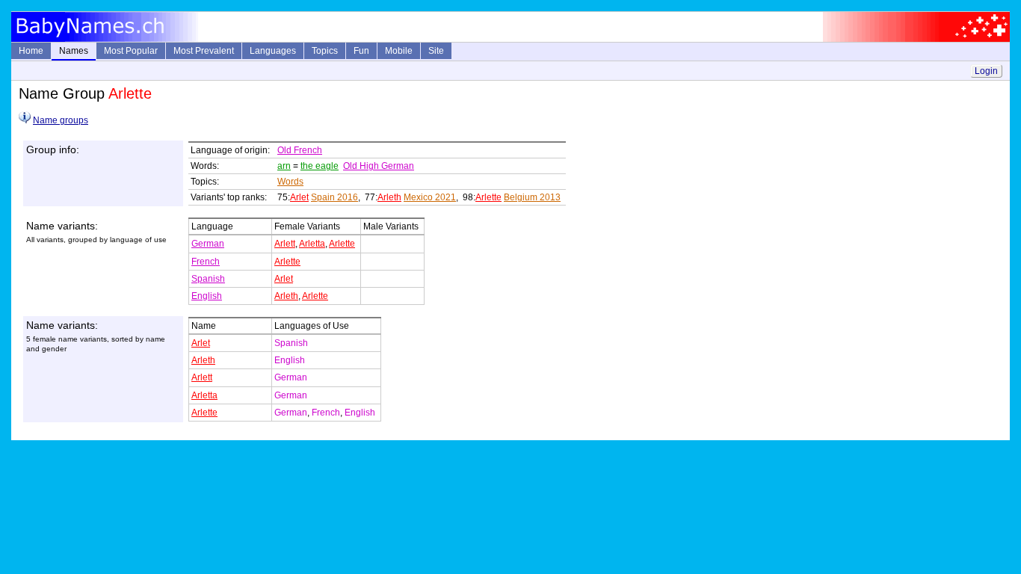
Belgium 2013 (532, 197)
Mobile (399, 51)
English (206, 296)
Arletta (312, 243)
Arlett (284, 243)
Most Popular (131, 51)
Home (31, 51)
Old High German (378, 166)
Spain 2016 (334, 197)
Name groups (60, 120)
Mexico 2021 (430, 197)
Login (986, 71)
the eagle (319, 166)
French (205, 261)
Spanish (208, 279)
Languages (273, 51)
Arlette (488, 197)
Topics (325, 51)
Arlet (299, 197)
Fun (361, 51)
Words (290, 181)
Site (436, 51)
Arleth (389, 197)
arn (284, 166)
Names (73, 51)
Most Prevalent (203, 51)
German (207, 243)
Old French (299, 150)
